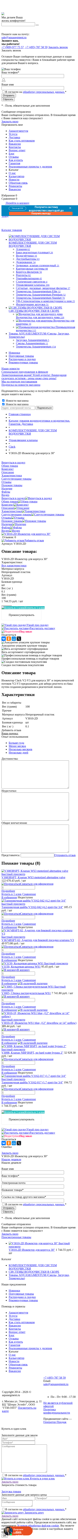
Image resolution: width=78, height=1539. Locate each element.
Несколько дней (18, 752)
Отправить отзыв (65, 855)
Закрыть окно (9, 121)
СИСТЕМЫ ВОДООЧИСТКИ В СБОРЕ (34, 1271)
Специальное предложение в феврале (24, 371)
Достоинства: (9, 758)
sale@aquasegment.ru (13, 37)
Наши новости (10, 368)
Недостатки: (9, 790)
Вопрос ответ (17, 150)
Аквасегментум (18, 130)
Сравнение (29, 894)
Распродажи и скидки (22, 359)
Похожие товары (11, 520)
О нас (12, 173)
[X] (19, 638)
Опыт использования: (14, 736)
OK (4, 1535)
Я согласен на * (35, 1475)
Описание (7, 508)
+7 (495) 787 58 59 (54, 1377)
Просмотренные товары (16, 1237)
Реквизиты (15, 186)
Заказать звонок (58, 47)
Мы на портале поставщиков (19, 381)
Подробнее (8, 890)
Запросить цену (34, 1512)
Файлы (5, 527)
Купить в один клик (42, 1478)
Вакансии (15, 143)
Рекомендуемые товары (23, 362)
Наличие (6, 524)
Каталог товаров (11, 230)
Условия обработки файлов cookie (38, 1525)
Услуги (13, 134)
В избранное (9, 897)
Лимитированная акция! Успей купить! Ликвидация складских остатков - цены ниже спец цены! (33, 377)
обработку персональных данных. (44, 91)
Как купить (16, 160)
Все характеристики (13, 565)
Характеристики (11, 511)
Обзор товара (9, 501)
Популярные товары (21, 355)
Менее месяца (17, 746)
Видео (5, 530)
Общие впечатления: (14, 822)
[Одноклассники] (9, 638)
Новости (14, 179)
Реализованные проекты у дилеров (30, 166)
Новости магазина (16, 400)
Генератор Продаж (54, 1422)
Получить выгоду (40, 213)
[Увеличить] (26, 533)
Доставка (14, 137)
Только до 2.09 (17, 208)
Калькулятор (16, 176)
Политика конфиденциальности (56, 1411)
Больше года (16, 742)
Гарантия (14, 163)
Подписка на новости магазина (20, 384)
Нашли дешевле (11, 1159)
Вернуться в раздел (13, 498)
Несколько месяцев (20, 749)
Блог (12, 153)
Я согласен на (35, 91)
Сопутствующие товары (16, 514)
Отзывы (14, 156)
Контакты (15, 147)
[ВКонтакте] (3, 638)
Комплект (7, 504)
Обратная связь (18, 182)
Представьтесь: (10, 855)
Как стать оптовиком (22, 140)
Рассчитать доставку (42, 628)
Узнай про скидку (37, 625)
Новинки (14, 352)
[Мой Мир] (14, 638)
